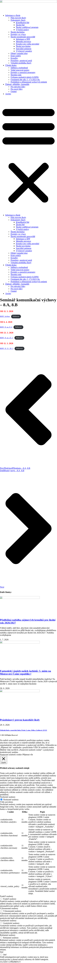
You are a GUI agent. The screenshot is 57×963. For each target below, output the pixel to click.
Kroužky (14, 58)
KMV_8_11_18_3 (6, 348)
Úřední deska (10, 65)
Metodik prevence (23, 41)
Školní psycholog (23, 46)
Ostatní (14, 91)
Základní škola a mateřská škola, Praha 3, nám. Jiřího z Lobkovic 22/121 (23, 730)
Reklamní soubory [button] (7, 935)
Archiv (8, 94)
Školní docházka (18, 32)
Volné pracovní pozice (20, 70)
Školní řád (20, 25)
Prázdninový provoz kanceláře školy (20, 719)
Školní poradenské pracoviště (23, 37)
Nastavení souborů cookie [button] (11, 754)
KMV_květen (5, 316)
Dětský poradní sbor (19, 53)
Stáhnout (16, 316)
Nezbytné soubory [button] (7, 797)
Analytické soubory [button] (8, 920)
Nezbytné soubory (11, 799)
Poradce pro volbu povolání (27, 44)
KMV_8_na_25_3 (6, 338)
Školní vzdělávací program (27, 27)
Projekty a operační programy (23, 72)
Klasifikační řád (22, 22)
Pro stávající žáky (18, 87)
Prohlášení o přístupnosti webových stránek (29, 82)
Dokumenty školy (18, 20)
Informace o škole (12, 15)
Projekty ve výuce (18, 34)
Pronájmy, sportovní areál (21, 60)
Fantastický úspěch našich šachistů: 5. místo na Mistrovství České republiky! (25, 672)
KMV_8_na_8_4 (6, 327)
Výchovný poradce (24, 51)
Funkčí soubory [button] (6, 896)
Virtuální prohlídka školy (21, 63)
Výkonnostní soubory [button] (9, 908)
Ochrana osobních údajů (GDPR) (25, 77)
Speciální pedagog (23, 49)
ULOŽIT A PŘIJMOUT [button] (10, 962)
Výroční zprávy (22, 30)
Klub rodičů (16, 56)
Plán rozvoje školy (18, 18)
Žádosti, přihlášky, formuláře (17, 84)
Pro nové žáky (17, 89)
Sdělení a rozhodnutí (19, 68)
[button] (28, 154)
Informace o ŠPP (23, 39)
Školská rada (16, 75)
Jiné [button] (1, 952)
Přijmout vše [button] (27, 754)
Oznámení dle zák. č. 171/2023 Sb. (25, 79)
